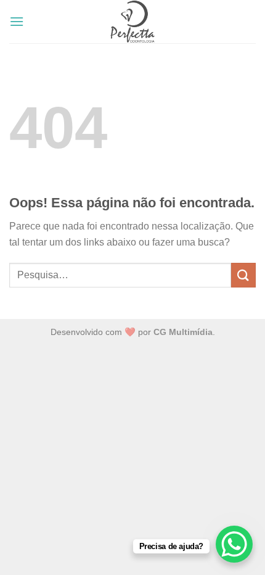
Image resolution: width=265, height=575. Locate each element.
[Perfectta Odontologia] (132, 21)
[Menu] (16, 21)
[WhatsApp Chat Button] (234, 544)
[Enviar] (243, 275)
